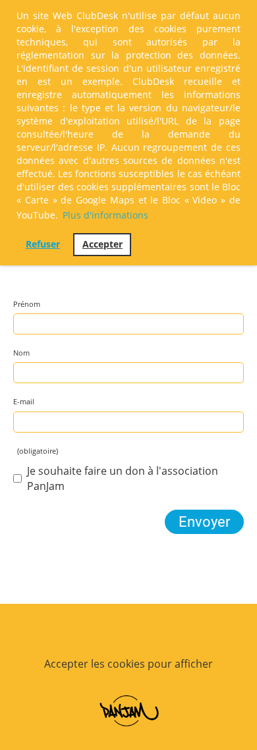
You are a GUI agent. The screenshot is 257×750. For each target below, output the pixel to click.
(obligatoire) (35, 451)
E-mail (23, 401)
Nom (21, 353)
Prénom (26, 304)
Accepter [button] (102, 244)
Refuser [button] (43, 244)
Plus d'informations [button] (105, 215)
